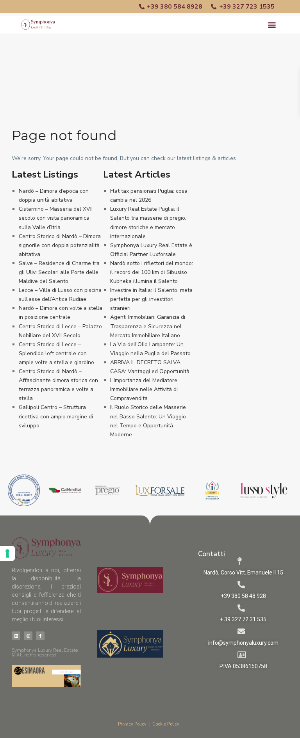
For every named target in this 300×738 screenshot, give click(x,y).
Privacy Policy (132, 724)
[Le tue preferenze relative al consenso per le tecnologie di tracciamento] (7, 553)
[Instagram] (28, 635)
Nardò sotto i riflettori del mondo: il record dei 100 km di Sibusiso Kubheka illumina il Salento (151, 272)
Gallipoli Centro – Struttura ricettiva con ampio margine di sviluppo (56, 416)
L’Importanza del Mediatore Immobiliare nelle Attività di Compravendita (144, 389)
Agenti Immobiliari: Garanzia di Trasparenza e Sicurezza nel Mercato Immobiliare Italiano (147, 326)
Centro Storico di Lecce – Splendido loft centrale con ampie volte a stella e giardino (56, 353)
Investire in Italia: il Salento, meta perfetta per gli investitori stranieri (151, 299)
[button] (272, 24)
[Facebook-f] (40, 635)
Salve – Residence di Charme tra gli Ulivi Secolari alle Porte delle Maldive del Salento (59, 272)
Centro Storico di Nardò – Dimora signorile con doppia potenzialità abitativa (60, 245)
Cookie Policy (165, 724)
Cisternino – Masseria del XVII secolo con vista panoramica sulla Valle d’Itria (56, 218)
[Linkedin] (16, 635)
